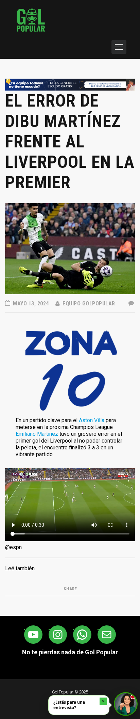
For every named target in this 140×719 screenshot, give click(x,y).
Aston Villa (91, 420)
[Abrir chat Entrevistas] (126, 704)
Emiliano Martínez (37, 434)
